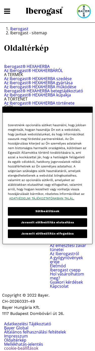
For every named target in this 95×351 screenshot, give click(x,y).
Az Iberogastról (64, 253)
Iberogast (19, 29)
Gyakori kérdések (66, 282)
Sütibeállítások (47, 211)
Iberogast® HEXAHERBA (27, 66)
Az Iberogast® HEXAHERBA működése (40, 87)
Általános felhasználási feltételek (35, 332)
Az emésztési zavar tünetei (68, 247)
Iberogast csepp (65, 270)
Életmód (58, 266)
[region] (47, 175)
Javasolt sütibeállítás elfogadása (47, 233)
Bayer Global (16, 328)
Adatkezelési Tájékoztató (27, 324)
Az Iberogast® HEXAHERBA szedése (38, 78)
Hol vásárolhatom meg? (67, 276)
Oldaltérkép (15, 340)
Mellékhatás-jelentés (23, 344)
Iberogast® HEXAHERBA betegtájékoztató (43, 91)
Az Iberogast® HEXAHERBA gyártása (38, 82)
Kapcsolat (59, 286)
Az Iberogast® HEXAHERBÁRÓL (33, 70)
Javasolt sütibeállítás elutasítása (47, 222)
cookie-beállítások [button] (21, 348)
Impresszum (16, 336)
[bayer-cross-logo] (84, 11)
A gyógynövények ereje (66, 260)
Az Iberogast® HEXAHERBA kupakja (37, 95)
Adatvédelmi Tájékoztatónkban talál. (41, 198)
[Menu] (7, 11)
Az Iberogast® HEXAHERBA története (39, 103)
